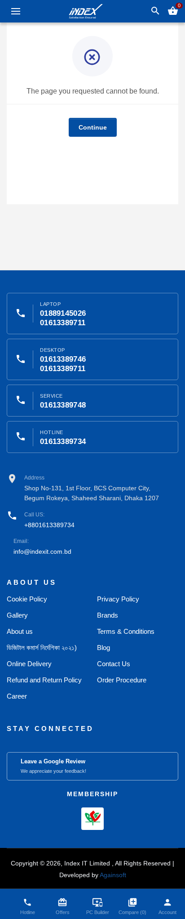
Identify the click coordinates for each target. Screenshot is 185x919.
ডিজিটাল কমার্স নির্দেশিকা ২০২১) (42, 647)
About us (20, 631)
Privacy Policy (118, 599)
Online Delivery (29, 664)
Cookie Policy (27, 599)
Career (17, 696)
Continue (93, 127)
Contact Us (113, 664)
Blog (103, 647)
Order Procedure (121, 680)
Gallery (17, 615)
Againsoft (113, 875)
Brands (107, 615)
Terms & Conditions (125, 631)
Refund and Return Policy (44, 680)
